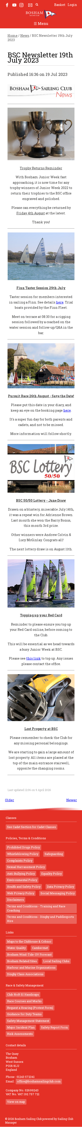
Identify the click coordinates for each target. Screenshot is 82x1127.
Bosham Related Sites (22, 961)
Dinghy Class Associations (25, 974)
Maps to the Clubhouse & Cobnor (29, 941)
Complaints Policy (19, 860)
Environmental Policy (22, 880)
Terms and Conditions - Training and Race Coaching (36, 908)
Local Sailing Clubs (56, 961)
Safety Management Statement (28, 1021)
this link (33, 658)
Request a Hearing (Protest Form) (30, 1008)
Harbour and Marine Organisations (31, 967)
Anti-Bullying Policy (21, 873)
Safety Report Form (54, 1027)
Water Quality (16, 948)
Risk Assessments (20, 1034)
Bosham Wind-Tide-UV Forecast (29, 954)
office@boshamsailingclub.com (39, 1081)
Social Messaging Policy (58, 893)
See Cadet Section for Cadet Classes (31, 827)
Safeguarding (54, 854)
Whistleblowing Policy (22, 854)
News (24, 35)
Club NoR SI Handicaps (23, 994)
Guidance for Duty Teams (24, 1014)
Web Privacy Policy (20, 893)
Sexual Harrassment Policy (26, 867)
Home (13, 35)
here (60, 302)
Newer (71, 800)
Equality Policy (51, 873)
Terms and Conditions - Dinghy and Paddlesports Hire (40, 919)
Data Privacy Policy (60, 886)
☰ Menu (41, 23)
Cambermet (40, 948)
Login (72, 5)
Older (9, 800)
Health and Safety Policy (24, 886)
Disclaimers (15, 899)
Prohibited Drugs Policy (23, 847)
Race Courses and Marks (24, 1001)
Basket (59, 5)
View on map (16, 1101)
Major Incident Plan (21, 1027)
